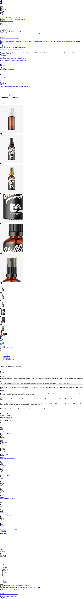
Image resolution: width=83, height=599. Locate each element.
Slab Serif (6, 38)
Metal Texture (56, 33)
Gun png (30, 63)
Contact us (8, 418)
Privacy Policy (28, 587)
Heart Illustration (60, 33)
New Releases (18, 19)
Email (21, 47)
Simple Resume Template (29, 52)
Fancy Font (13, 41)
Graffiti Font (39, 41)
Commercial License (3, 442)
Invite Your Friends (15, 594)
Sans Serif (3, 38)
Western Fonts (4, 42)
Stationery (17, 17)
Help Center (2, 589)
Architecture (25, 60)
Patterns (9, 27)
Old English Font (18, 41)
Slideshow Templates (21, 52)
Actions (1, 29)
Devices (10, 17)
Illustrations (6, 27)
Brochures (2, 47)
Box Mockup (54, 22)
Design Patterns (22, 33)
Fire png (7, 63)
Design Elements (40, 33)
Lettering (5, 39)
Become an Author (3, 594)
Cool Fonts (6, 41)
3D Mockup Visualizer (3, 21)
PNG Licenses (2, 65)
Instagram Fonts (31, 41)
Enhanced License (3, 487)
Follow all (1, 336)
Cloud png (15, 63)
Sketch (14, 31)
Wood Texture (45, 33)
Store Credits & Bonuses (10, 587)
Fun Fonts (56, 41)
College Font (75, 41)
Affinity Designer (18, 31)
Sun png (46, 63)
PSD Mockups (69, 22)
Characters (8, 58)
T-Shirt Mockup (2, 22)
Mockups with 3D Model (12, 19)
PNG (15, 585)
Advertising (13, 17)
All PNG (1, 57)
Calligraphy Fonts (44, 41)
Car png (40, 63)
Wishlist (17, 585)
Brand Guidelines (19, 589)
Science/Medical (12, 60)
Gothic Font (35, 41)
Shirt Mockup (40, 22)
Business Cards (6, 47)
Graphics (4, 585)
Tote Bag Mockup (64, 22)
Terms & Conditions (23, 587)
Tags (22, 589)
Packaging (4, 17)
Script (9, 38)
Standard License (3, 465)
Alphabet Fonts (52, 41)
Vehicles (7, 17)
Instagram (10, 596)
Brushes (4, 29)
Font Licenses (2, 44)
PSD (1, 27)
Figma (12, 31)
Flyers (23, 47)
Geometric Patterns (28, 33)
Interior (1, 60)
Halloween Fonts (66, 41)
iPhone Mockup (13, 22)
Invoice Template (3, 52)
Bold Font (48, 41)
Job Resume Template (77, 52)
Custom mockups (10, 21)
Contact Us (6, 589)
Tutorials (9, 589)
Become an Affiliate (10, 347)
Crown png (18, 63)
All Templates (2, 46)
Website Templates (57, 52)
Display (17, 38)
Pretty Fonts (70, 41)
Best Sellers (2, 19)
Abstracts (4, 58)
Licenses (32, 587)
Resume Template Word (63, 52)
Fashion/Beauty (12, 58)
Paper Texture (33, 33)
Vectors (3, 27)
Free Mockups (23, 19)
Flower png (27, 63)
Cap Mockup (44, 22)
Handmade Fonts (13, 39)
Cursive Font (10, 41)
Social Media (15, 49)
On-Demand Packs (17, 587)
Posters (5, 49)
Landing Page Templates (7, 53)
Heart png (1, 63)
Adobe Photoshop (3, 31)
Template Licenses (3, 55)
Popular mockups (26, 585)
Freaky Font (2, 41)
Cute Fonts (22, 41)
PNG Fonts (2, 39)
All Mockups (2, 16)
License (1, 12)
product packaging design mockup (8, 359)
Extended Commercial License (5, 454)
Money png (33, 63)
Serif (1, 38)
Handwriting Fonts (13, 38)
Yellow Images (2, 597)
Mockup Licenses (3, 24)
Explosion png (23, 63)
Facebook (2, 596)
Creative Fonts (18, 39)
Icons (14, 27)
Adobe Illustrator (8, 31)
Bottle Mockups (12, 433)
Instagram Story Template (43, 52)
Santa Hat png (11, 63)
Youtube (5, 596)
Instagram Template (70, 52)
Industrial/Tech (23, 58)
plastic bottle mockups (6, 356)
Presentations (8, 49)
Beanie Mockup (58, 22)
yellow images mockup (6, 358)
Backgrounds (17, 27)
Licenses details (2, 390)
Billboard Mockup (35, 22)
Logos (25, 47)
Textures (12, 27)
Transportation (21, 60)
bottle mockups (5, 357)
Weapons (1, 58)
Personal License (3, 430)
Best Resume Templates (14, 52)
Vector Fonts (9, 39)
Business (16, 58)
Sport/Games (17, 60)
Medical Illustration (17, 33)
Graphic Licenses (3, 34)
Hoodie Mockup (7, 22)
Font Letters (78, 41)
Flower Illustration (50, 33)
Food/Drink (19, 58)
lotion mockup (5, 355)
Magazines (2, 49)
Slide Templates (8, 52)
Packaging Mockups (7, 433)
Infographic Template (36, 52)
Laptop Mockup (49, 22)
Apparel (1, 17)
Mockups (1, 433)
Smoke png (37, 63)
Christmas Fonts (60, 41)
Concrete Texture (66, 33)
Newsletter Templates (50, 52)
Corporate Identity (17, 47)
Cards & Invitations (11, 47)
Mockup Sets (6, 19)
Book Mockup (18, 22)
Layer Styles (7, 29)
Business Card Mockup (28, 22)
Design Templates (11, 585)
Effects (37, 33)
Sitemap (24, 589)
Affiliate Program (9, 594)
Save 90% (1, 14)
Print (19, 17)
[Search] (10, 95)
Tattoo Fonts (26, 41)
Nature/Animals (5, 60)
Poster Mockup (22, 22)
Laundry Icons (2, 33)
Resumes (11, 49)
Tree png (43, 63)
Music (9, 60)
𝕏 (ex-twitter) (14, 596)
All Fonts (1, 37)
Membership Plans (3, 587)
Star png (5, 63)
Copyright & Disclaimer (37, 587)
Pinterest (7, 596)
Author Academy (13, 589)
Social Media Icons (8, 33)
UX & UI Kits (19, 49)
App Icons (12, 33)
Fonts (7, 585)
